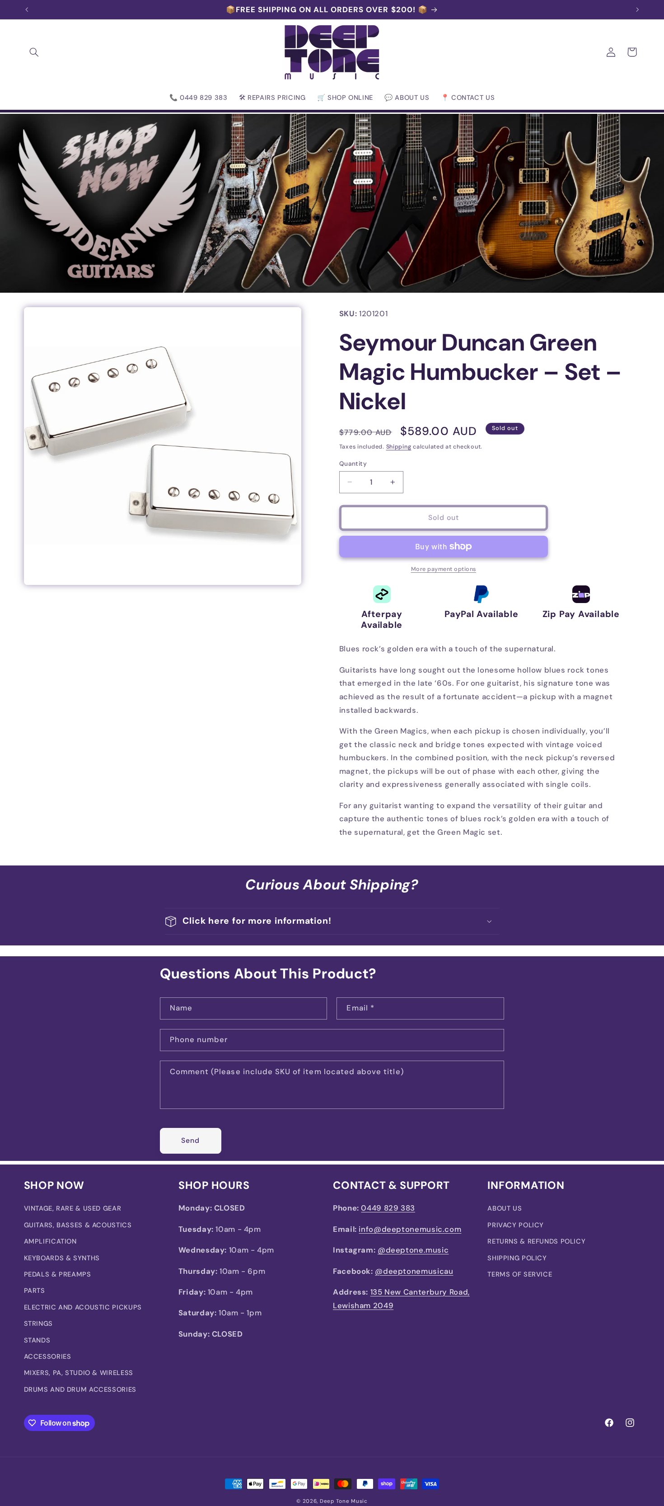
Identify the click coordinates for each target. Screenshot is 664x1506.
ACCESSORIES (47, 1356)
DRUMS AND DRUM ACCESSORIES (80, 1389)
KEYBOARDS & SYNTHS (62, 1258)
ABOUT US (504, 1208)
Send (190, 1140)
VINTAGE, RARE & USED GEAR (73, 1208)
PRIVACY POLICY (515, 1225)
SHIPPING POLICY (517, 1258)
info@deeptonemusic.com (410, 1229)
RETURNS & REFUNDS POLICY (536, 1241)
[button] (34, 52)
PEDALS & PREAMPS (57, 1274)
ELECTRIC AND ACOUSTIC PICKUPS (83, 1307)
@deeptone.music (413, 1250)
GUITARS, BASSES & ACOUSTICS (78, 1225)
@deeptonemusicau (414, 1271)
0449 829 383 (388, 1208)
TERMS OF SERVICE (519, 1274)
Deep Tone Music (344, 1501)
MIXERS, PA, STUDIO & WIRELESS (78, 1372)
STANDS (37, 1340)
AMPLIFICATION (50, 1241)
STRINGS (38, 1323)
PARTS (34, 1290)
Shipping (398, 446)
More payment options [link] (444, 569)
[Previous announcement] (27, 9)
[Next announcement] (637, 9)
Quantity (353, 463)
